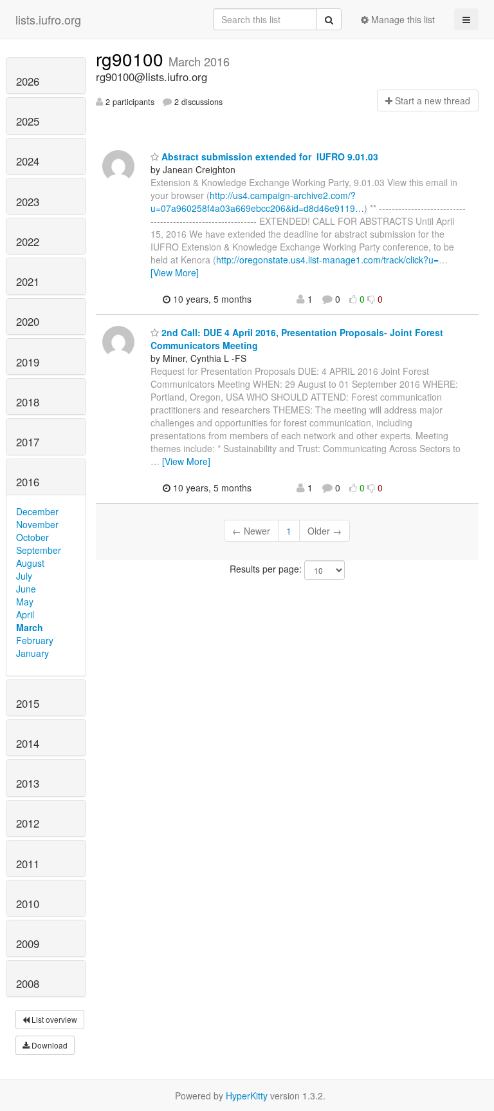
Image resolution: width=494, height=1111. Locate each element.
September (38, 550)
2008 (27, 983)
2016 (27, 481)
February (34, 640)
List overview (53, 1019)
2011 (27, 863)
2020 (27, 321)
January (32, 653)
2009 (27, 943)
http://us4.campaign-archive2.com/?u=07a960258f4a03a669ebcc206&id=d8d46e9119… (257, 201)
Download (49, 1045)
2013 (27, 783)
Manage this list (402, 19)
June (26, 588)
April (25, 614)
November (37, 524)
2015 (27, 703)
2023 (27, 201)
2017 (27, 442)
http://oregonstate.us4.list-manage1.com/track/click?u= (327, 259)
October (32, 537)
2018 (27, 402)
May (24, 601)
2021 (27, 281)
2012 (27, 823)
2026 (27, 81)
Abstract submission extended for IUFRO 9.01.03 (268, 156)
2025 (27, 121)
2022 (27, 241)
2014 (27, 743)
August (30, 562)
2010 (27, 903)
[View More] (175, 272)
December (37, 511)
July (24, 575)
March (29, 627)
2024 (27, 161)
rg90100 (132, 58)
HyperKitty (247, 1095)
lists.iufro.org (48, 19)
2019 (27, 362)
